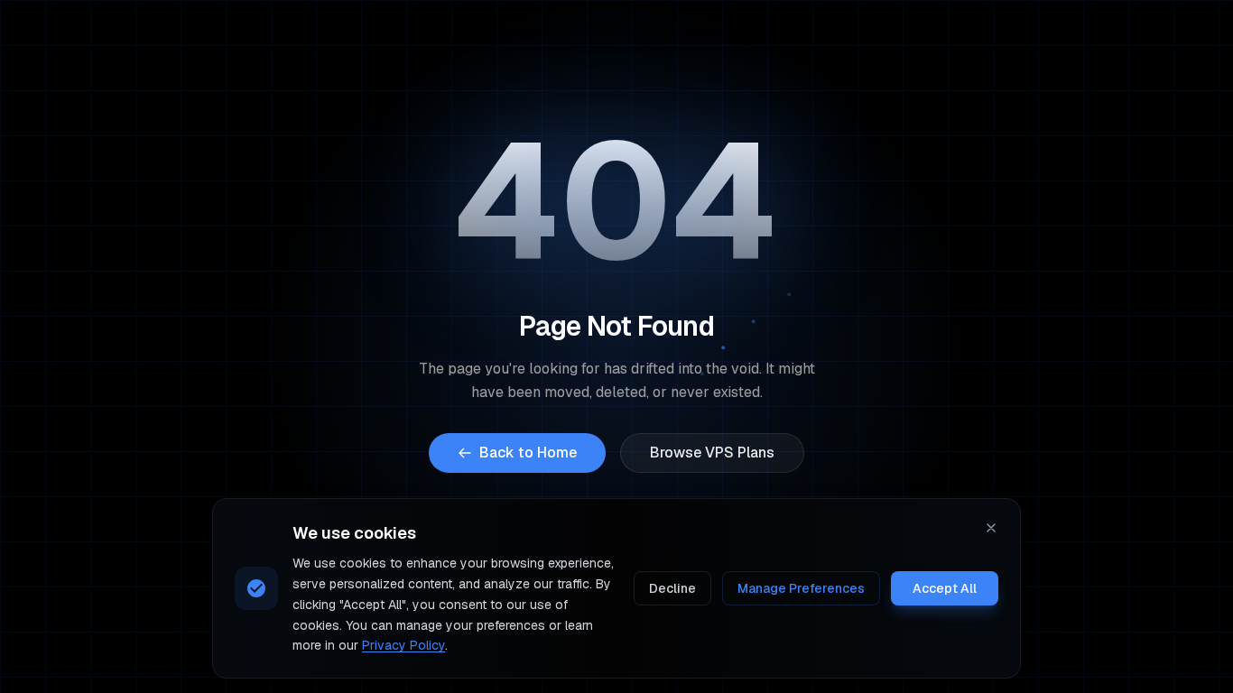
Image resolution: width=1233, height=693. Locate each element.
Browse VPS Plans (712, 452)
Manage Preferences (801, 588)
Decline (672, 588)
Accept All (945, 588)
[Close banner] (991, 527)
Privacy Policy (403, 645)
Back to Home (528, 452)
